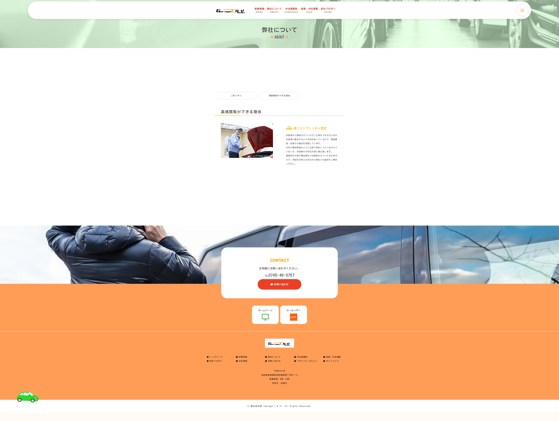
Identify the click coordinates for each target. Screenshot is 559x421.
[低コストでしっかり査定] (247, 125)
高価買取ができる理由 (279, 96)
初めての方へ (216, 361)
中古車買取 (302, 357)
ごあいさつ (236, 96)
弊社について (274, 357)
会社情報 (243, 361)
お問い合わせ (281, 284)
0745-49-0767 (279, 275)
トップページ (216, 357)
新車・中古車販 (333, 357)
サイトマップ (332, 361)
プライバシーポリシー (307, 361)
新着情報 (243, 357)
